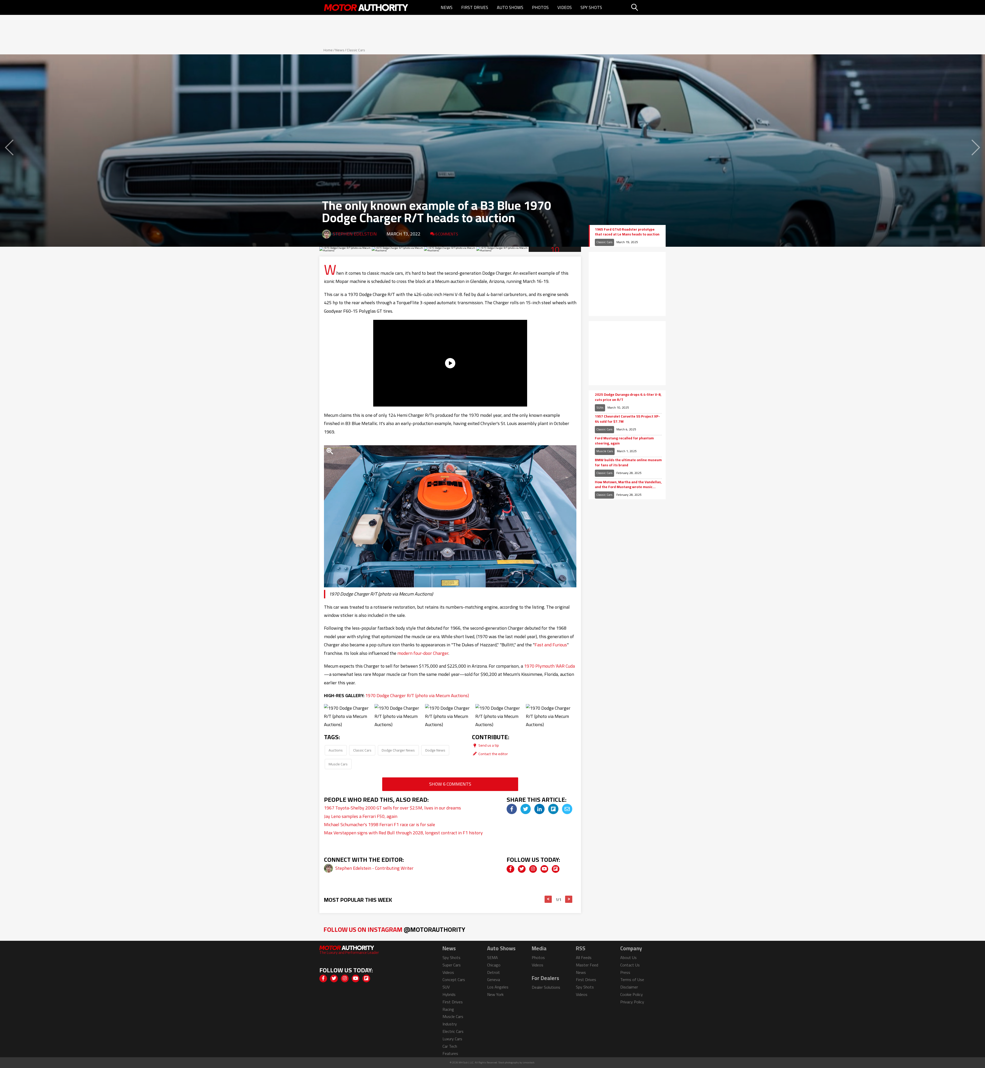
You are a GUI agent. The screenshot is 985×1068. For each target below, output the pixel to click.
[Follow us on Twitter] (522, 869)
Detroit (493, 972)
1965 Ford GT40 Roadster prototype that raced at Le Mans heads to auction (627, 232)
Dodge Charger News (398, 750)
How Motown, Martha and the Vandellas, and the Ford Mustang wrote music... (628, 485)
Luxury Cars (452, 1039)
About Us (628, 957)
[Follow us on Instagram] (533, 869)
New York (495, 994)
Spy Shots (591, 7)
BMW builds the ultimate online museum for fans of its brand (628, 463)
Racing (448, 1009)
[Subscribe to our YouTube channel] (544, 869)
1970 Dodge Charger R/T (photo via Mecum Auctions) (417, 695)
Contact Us (630, 965)
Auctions (336, 750)
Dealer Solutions (546, 987)
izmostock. (529, 1062)
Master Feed (587, 965)
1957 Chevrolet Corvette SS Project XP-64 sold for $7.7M (627, 419)
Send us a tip (488, 745)
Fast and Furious (551, 644)
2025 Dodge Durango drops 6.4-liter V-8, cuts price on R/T (628, 397)
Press (625, 972)
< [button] (548, 899)
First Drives (474, 7)
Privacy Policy (632, 1002)
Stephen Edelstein (355, 234)
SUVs (600, 407)
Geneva (493, 979)
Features (450, 1053)
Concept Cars (453, 979)
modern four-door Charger (422, 653)
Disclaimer (629, 987)
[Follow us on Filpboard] (555, 869)
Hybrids (449, 994)
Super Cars (451, 965)
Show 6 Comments (450, 784)
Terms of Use (632, 979)
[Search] (647, 7)
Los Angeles (497, 987)
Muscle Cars (338, 763)
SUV (446, 987)
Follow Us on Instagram (394, 929)
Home (328, 50)
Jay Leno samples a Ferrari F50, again (360, 816)
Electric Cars (453, 1031)
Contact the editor (493, 753)
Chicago (493, 965)
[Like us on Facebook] (510, 869)
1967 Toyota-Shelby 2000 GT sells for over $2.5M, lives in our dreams (392, 808)
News (446, 7)
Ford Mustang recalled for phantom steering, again (624, 441)
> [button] (568, 899)
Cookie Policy (631, 994)
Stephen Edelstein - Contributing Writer (374, 868)
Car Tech (449, 1046)
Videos (564, 7)
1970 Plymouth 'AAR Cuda (549, 666)
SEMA (492, 957)
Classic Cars (356, 50)
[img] (512, 809)
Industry (449, 1024)
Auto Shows (510, 7)
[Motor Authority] (366, 7)
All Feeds (584, 957)
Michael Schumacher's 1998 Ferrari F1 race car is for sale (379, 824)
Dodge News (435, 750)
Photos (540, 7)
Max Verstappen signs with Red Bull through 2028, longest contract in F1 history (403, 832)
